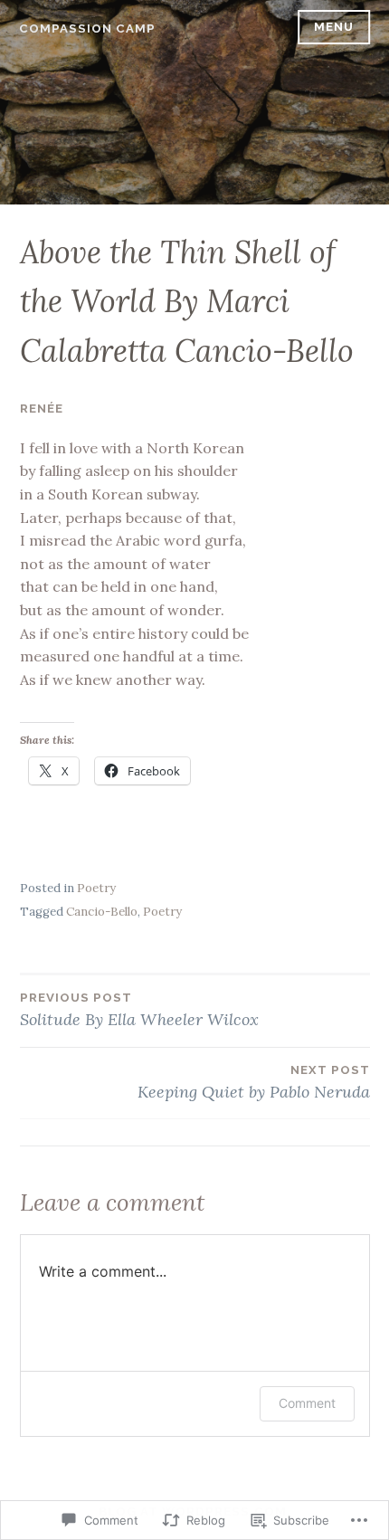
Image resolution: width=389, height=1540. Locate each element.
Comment (307, 1403)
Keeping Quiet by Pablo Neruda (254, 1082)
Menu (334, 26)
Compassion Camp (87, 28)
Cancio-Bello (102, 911)
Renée (41, 408)
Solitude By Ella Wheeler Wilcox (139, 1010)
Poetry (96, 888)
